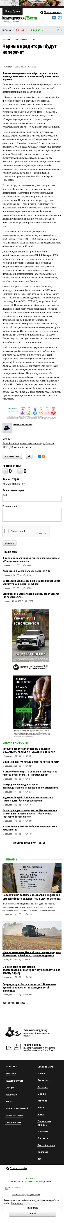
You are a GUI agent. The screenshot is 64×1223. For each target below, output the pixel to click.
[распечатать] (29, 458)
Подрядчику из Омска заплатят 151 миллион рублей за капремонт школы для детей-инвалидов (29, 987)
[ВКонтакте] (39, 456)
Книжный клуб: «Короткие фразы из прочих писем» (30, 761)
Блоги (40, 1107)
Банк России (9, 443)
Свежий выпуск (45, 1067)
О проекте (42, 1131)
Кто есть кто (44, 1080)
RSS (39, 1159)
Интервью (42, 1087)
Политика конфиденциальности (26, 1195)
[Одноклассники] (43, 456)
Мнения (41, 1094)
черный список (23, 447)
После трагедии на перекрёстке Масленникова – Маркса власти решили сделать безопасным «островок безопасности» (29, 813)
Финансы (11, 859)
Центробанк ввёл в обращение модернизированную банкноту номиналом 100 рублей (31, 582)
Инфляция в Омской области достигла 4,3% (26, 571)
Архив (40, 1114)
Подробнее (17, 1203)
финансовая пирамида (31, 443)
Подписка (42, 1152)
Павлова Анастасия (22, 424)
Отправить (9, 543)
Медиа (41, 1073)
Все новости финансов (13, 1002)
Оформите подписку (35, 1030)
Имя (4, 495)
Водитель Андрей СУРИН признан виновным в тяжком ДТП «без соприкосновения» (27, 799)
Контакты (42, 1138)
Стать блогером (46, 1145)
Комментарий (9, 506)
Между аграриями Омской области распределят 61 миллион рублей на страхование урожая (31, 954)
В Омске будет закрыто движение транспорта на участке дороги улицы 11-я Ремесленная (29, 773)
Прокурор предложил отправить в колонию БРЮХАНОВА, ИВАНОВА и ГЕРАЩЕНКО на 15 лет (28, 750)
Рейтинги (42, 1100)
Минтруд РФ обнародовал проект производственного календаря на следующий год (30, 786)
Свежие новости (15, 742)
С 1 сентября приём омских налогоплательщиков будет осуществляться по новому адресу (31, 970)
